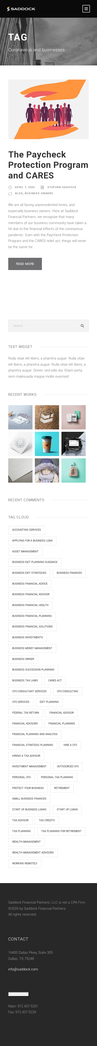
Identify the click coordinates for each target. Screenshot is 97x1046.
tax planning (21, 831)
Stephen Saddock (61, 187)
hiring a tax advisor (26, 755)
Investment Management (29, 766)
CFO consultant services (29, 691)
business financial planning (32, 616)
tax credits (47, 820)
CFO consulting (67, 691)
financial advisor (61, 712)
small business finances (29, 798)
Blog (19, 193)
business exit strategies (29, 572)
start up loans (67, 809)
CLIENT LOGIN (18, 994)
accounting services (26, 529)
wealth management (26, 841)
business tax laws (25, 680)
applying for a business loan (32, 540)
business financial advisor (30, 594)
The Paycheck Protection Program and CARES (48, 165)
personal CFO (21, 777)
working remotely (24, 863)
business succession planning (33, 669)
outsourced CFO (68, 766)
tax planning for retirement (61, 831)
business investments (27, 637)
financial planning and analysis (34, 734)
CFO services (20, 701)
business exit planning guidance (34, 562)
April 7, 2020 (25, 187)
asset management (25, 551)
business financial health (30, 605)
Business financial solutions (32, 626)
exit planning (49, 701)
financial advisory (25, 723)
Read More (25, 264)
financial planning (61, 723)
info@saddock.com (23, 969)
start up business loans (29, 809)
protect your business (28, 788)
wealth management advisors (33, 852)
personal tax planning (57, 777)
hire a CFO (70, 745)
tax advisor (20, 820)
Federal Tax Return (25, 712)
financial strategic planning (32, 745)
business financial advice (30, 583)
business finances (69, 572)
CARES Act (55, 680)
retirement (62, 788)
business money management (32, 648)
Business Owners (39, 193)
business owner (23, 659)
